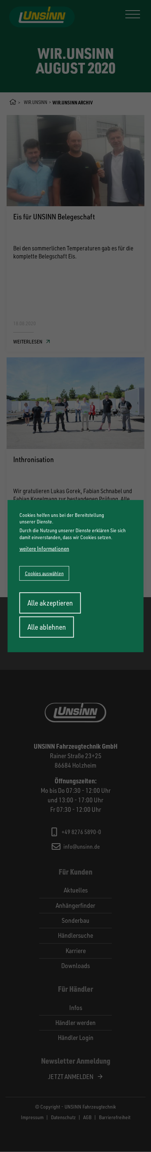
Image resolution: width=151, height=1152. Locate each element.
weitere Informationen (44, 548)
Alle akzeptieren (50, 602)
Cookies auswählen (44, 573)
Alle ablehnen (46, 626)
